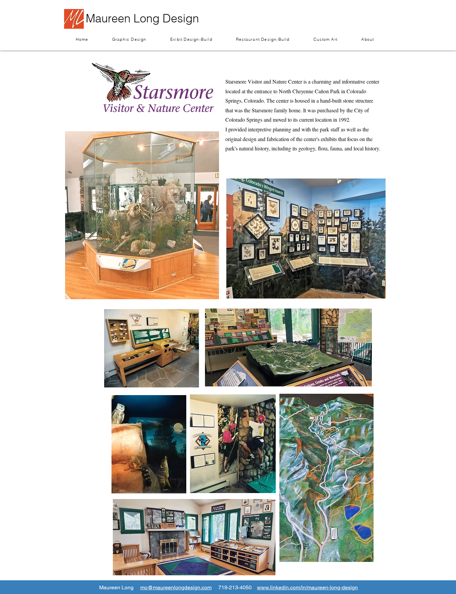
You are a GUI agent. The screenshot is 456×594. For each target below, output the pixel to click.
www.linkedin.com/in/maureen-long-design (307, 587)
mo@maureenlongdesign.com (176, 587)
